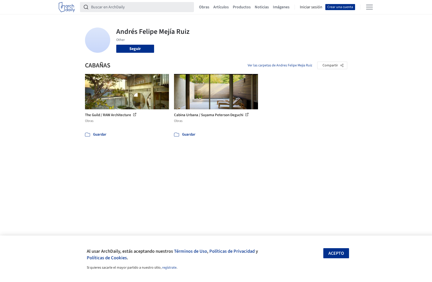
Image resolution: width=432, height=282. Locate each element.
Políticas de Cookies (107, 257)
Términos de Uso (190, 251)
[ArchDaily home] (67, 7)
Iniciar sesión (311, 7)
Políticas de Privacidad (232, 251)
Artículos (221, 7)
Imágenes (281, 7)
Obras (204, 7)
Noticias (262, 7)
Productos (242, 7)
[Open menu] (369, 7)
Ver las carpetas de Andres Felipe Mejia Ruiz (280, 65)
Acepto (336, 253)
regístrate (169, 267)
